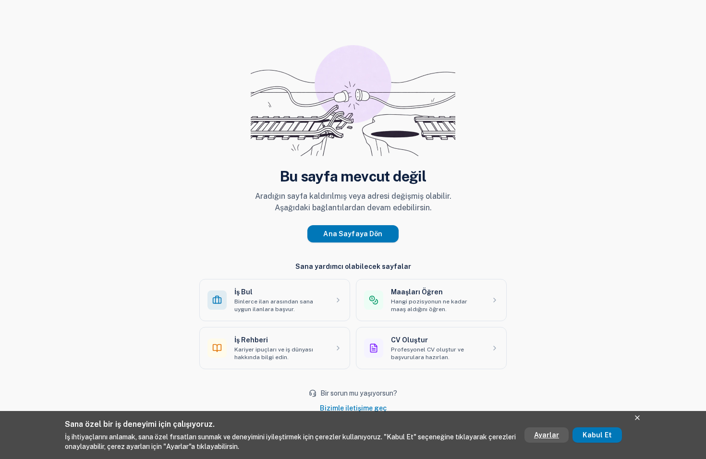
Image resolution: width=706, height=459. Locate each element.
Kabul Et (597, 435)
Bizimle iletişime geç (353, 408)
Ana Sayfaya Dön (352, 234)
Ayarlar (546, 435)
